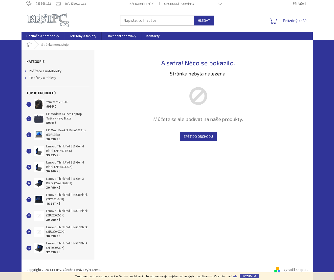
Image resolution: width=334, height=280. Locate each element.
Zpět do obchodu (198, 136)
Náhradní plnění (142, 4)
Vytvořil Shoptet (296, 269)
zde (235, 276)
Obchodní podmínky (179, 4)
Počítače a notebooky (45, 71)
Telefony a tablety (42, 77)
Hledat (204, 20)
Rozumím (249, 276)
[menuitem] (43, 36)
